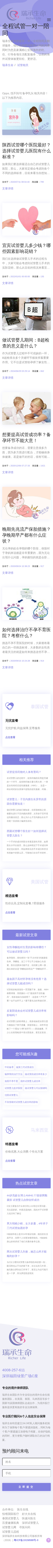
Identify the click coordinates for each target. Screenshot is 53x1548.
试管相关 (22, 65)
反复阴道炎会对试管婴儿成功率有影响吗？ (27, 1013)
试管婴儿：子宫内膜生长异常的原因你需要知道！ (27, 801)
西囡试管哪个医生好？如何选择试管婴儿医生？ (27, 833)
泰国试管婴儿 (10, 1518)
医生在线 (22, 1509)
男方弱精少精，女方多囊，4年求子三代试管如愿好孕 (27, 1225)
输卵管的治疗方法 (13, 1074)
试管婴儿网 (9, 1527)
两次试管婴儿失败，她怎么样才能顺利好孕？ (27, 1254)
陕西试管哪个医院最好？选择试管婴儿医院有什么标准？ (26, 150)
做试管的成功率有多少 (36, 1074)
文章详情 (7, 188)
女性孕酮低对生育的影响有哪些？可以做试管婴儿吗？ (27, 949)
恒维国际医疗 (10, 1513)
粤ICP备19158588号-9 (26, 1540)
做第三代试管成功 (25, 1067)
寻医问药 (24, 1527)
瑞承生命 (7, 65)
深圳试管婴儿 (30, 1522)
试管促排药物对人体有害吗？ (24, 772)
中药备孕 (9, 1067)
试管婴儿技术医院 (13, 1088)
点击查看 (10, 737)
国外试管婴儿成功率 (30, 1081)
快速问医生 (29, 1518)
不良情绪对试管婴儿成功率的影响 (21, 1102)
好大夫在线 (29, 1513)
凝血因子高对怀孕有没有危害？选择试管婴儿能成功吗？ (27, 981)
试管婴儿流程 (10, 1531)
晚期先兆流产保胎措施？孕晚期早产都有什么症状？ (26, 535)
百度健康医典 (10, 1522)
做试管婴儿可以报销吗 (36, 1088)
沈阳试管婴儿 (11, 1095)
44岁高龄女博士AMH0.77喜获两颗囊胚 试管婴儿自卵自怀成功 (27, 1197)
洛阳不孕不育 (11, 1081)
